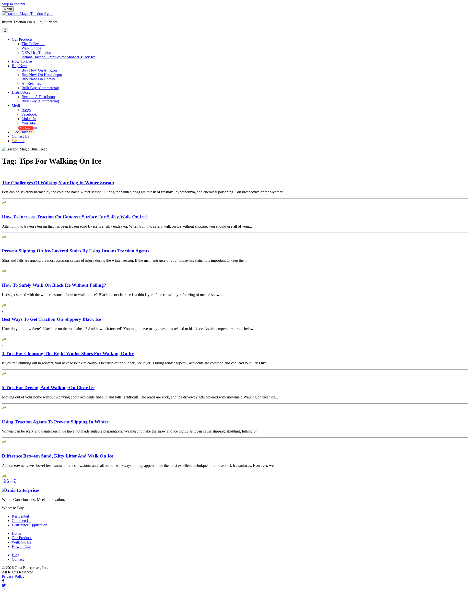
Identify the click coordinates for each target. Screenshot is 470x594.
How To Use (22, 61)
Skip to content (13, 4)
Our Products (22, 39)
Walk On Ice (31, 48)
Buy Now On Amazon (39, 70)
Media (17, 105)
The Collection (33, 44)
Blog (15, 555)
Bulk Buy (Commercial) (40, 88)
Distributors (21, 92)
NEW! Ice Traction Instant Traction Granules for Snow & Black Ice (58, 54)
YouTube (29, 123)
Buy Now (19, 66)
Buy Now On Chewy (38, 79)
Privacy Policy (13, 576)
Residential (20, 516)
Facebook (29, 114)
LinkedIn (29, 119)
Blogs (26, 110)
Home (16, 533)
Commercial (21, 521)
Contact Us (20, 136)
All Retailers (31, 83)
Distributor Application (29, 525)
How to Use (21, 546)
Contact (18, 559)
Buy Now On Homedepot (42, 75)
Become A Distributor (38, 97)
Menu (8, 9)
